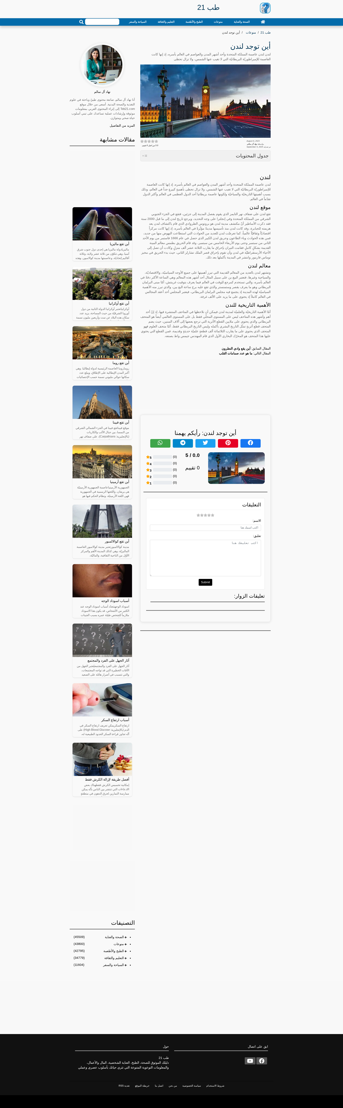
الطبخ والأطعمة (194, 21)
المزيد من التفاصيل (122, 125)
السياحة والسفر (137, 21)
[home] (263, 21)
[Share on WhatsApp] (160, 443)
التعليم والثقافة (166, 21)
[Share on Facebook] (250, 443)
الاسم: (257, 520)
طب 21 (265, 32)
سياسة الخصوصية (191, 1085)
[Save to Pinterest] (228, 443)
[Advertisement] (205, 384)
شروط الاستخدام (215, 1085)
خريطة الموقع (142, 1085)
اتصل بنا (159, 1085)
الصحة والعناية (242, 21)
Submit (205, 582)
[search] (81, 22)
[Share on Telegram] (183, 443)
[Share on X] (205, 443)
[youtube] (250, 1060)
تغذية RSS (124, 1085)
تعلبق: (257, 536)
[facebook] (261, 1060)
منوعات (218, 21)
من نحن (173, 1085)
